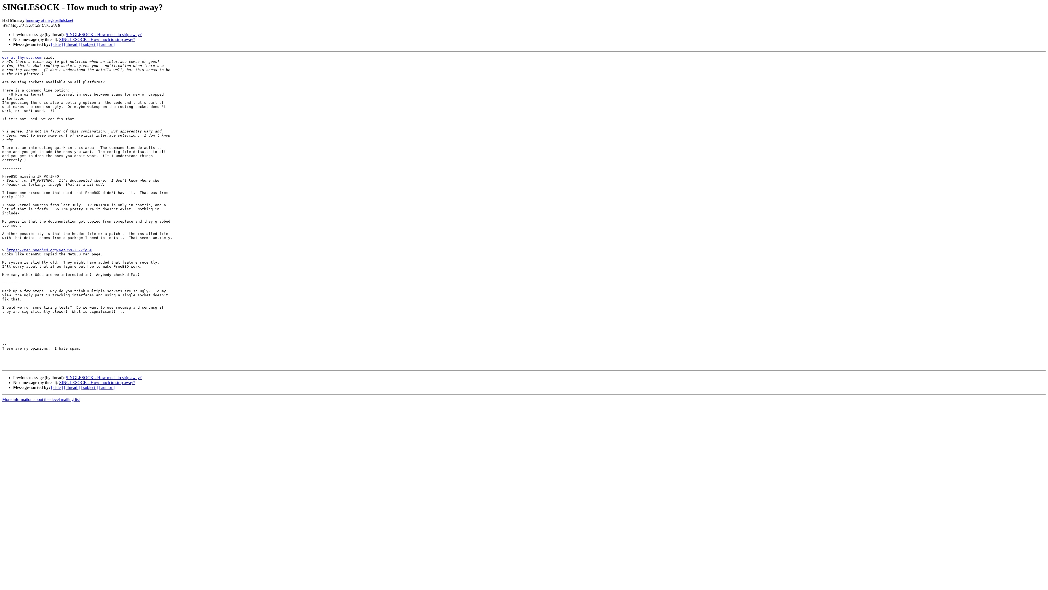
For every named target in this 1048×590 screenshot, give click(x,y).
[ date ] (57, 44)
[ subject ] (89, 44)
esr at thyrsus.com (21, 57)
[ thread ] (72, 44)
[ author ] (107, 44)
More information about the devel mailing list (41, 399)
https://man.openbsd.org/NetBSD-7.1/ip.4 (49, 250)
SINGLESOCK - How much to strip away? (104, 34)
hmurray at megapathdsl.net (49, 20)
